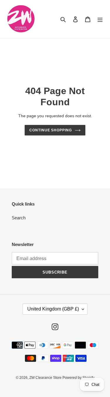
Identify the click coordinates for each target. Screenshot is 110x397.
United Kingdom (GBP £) (53, 308)
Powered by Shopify (78, 378)
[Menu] (100, 19)
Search (19, 217)
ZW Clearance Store (45, 378)
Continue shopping (50, 130)
